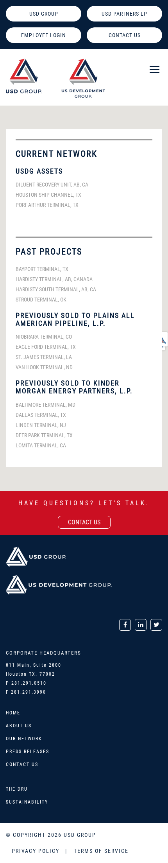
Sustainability (27, 802)
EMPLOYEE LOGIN (43, 35)
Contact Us (22, 764)
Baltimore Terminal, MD (45, 405)
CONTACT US (125, 35)
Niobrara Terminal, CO (44, 337)
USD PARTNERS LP (124, 14)
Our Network (24, 738)
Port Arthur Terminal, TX (47, 205)
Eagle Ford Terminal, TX (46, 347)
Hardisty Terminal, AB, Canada (54, 279)
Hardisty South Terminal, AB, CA (56, 289)
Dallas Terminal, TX (41, 415)
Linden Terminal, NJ (41, 425)
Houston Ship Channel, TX (48, 195)
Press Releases (27, 751)
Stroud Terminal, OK (41, 299)
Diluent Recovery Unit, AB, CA (52, 184)
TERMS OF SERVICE (101, 851)
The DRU (17, 789)
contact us (84, 522)
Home (13, 713)
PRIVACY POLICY (36, 851)
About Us (19, 725)
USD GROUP (43, 14)
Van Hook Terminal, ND (44, 367)
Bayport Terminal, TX (42, 269)
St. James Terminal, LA (44, 357)
